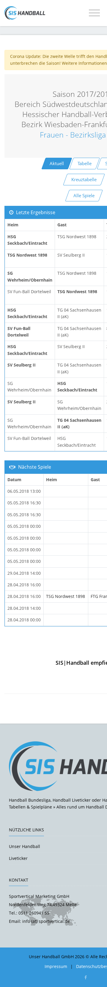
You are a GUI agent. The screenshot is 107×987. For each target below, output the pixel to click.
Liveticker (18, 858)
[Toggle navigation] (94, 13)
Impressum (56, 966)
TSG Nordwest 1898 (65, 596)
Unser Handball (24, 846)
